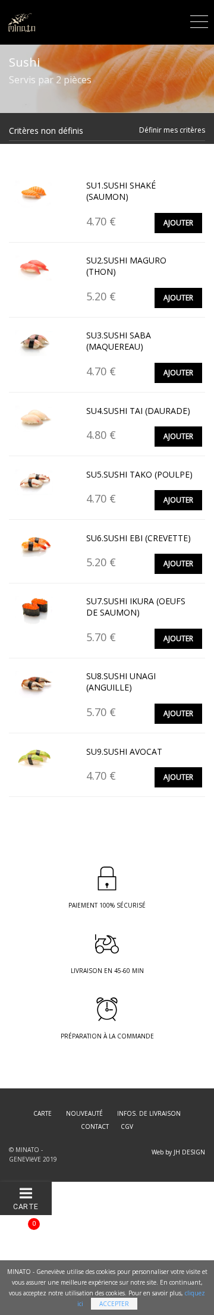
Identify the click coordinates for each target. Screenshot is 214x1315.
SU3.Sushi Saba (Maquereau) (118, 341)
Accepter (114, 1304)
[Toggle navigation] (199, 20)
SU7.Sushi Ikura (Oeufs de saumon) (135, 607)
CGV (127, 1126)
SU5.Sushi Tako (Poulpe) (139, 474)
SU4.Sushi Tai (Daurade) (138, 410)
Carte (42, 1113)
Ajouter (178, 223)
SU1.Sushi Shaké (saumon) (121, 191)
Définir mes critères (172, 130)
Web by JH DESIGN (178, 1152)
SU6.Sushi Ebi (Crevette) (138, 538)
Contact (95, 1126)
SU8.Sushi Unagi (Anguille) (121, 681)
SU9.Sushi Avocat (124, 751)
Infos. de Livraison (149, 1113)
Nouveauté (84, 1113)
